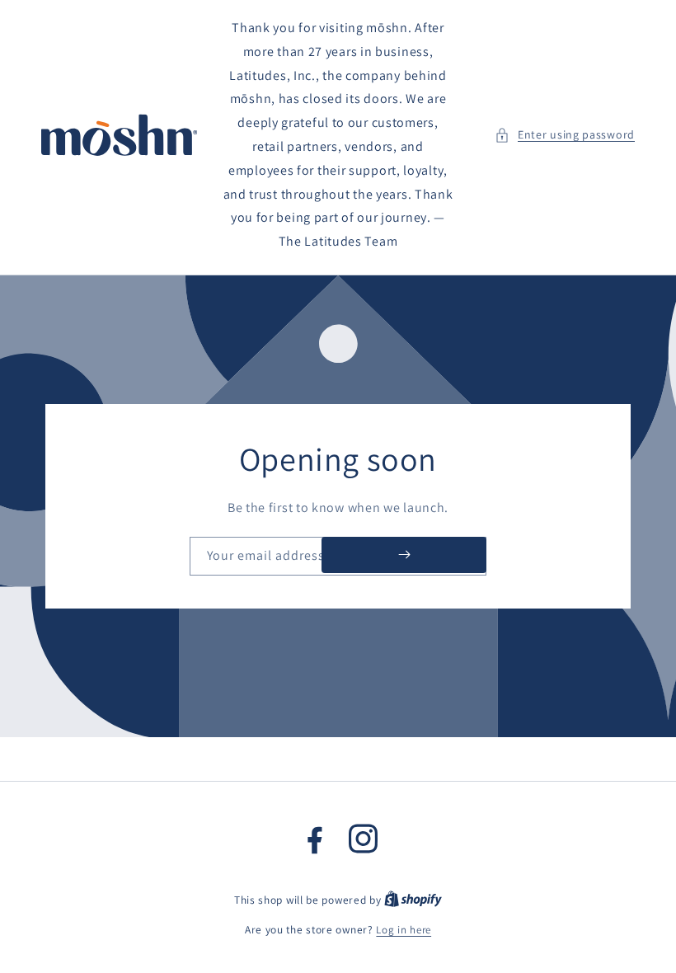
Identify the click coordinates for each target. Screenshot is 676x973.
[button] (565, 135)
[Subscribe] (404, 555)
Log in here (403, 930)
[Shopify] (413, 900)
